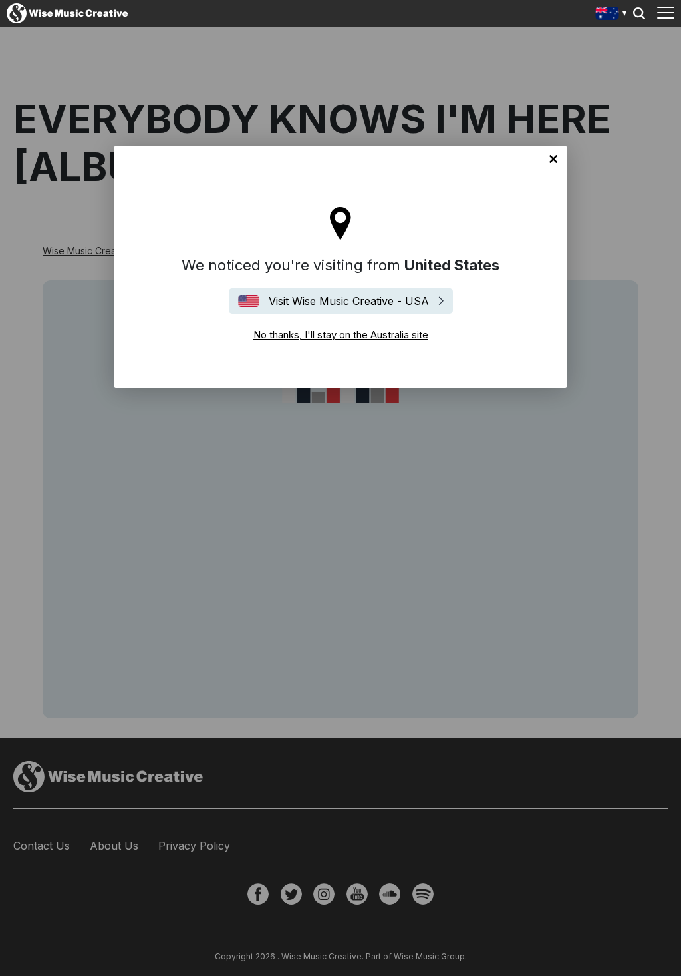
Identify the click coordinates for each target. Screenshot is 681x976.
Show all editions (611, 15)
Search (639, 13)
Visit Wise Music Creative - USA (349, 301)
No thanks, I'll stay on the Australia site (553, 159)
